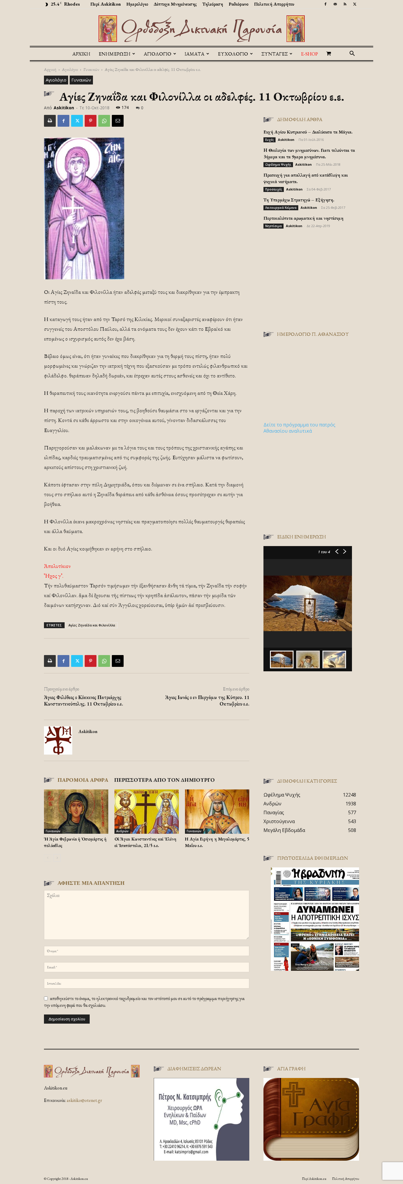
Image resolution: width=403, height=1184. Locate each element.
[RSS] (344, 4)
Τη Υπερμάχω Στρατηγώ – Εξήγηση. (298, 200)
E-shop (309, 54)
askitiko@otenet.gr (84, 1100)
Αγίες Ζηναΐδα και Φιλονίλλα (91, 625)
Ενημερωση (114, 54)
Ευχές (269, 140)
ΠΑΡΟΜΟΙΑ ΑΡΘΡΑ (83, 779)
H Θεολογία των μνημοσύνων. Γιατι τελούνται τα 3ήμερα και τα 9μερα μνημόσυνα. (309, 153)
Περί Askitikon (105, 4)
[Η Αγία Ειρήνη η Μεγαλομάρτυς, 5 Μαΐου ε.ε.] (217, 811)
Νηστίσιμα (273, 226)
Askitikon (64, 107)
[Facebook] (325, 4)
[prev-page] (47, 857)
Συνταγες (274, 54)
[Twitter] (354, 4)
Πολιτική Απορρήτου (274, 4)
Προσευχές (273, 189)
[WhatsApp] (104, 121)
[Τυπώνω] (50, 121)
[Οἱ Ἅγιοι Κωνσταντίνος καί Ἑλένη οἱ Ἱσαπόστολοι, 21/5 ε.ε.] (146, 811)
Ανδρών (122, 831)
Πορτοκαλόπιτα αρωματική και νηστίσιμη (303, 218)
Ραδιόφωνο (238, 4)
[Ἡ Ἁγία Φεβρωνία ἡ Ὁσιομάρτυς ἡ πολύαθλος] (76, 811)
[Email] (118, 121)
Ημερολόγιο (137, 4)
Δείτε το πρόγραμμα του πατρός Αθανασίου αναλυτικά (299, 427)
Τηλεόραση (212, 4)
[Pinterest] (90, 121)
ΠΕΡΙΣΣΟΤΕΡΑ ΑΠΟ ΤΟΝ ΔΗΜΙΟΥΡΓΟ (164, 779)
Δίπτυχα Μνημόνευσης (175, 4)
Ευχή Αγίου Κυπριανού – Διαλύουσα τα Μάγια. (308, 132)
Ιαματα (194, 54)
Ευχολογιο (233, 54)
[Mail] (335, 4)
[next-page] (57, 857)
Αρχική (81, 54)
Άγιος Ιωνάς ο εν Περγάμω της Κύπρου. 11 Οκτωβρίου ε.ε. (207, 700)
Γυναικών (91, 69)
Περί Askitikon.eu (314, 1178)
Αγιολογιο (157, 54)
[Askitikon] (201, 28)
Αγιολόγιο (70, 69)
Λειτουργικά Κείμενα (280, 208)
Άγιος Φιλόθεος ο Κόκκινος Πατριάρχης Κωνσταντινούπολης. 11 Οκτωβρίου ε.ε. (83, 700)
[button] (352, 54)
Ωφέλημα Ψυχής (278, 164)
